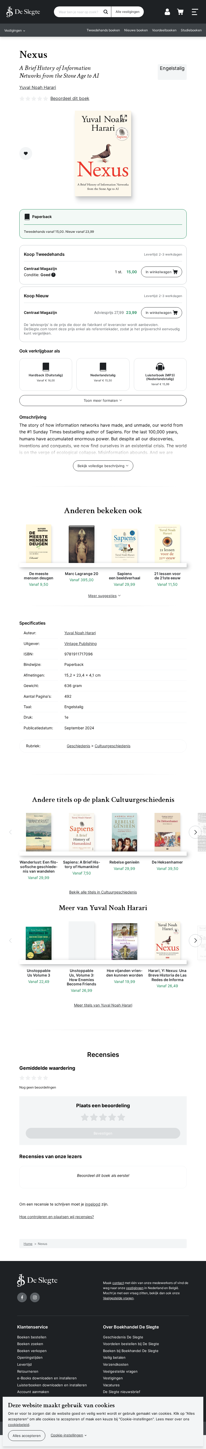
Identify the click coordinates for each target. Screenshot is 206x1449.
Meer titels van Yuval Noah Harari (103, 1005)
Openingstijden (30, 1357)
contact (118, 1283)
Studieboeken (191, 30)
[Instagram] (34, 1297)
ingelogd (92, 1204)
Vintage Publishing (80, 643)
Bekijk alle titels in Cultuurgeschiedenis (103, 892)
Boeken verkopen (32, 1351)
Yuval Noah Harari (37, 87)
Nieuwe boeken (136, 30)
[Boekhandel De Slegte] (23, 11)
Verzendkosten (115, 1364)
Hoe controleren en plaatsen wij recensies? (56, 1216)
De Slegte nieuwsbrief (121, 1392)
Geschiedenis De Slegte (123, 1337)
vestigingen (135, 1288)
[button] (10, 832)
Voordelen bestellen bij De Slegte (131, 1344)
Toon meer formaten (101, 400)
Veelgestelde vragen (118, 1298)
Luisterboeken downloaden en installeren (52, 1385)
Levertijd (24, 1364)
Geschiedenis (78, 746)
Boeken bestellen (31, 1337)
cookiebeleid (18, 1424)
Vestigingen (113, 1378)
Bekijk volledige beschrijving (101, 466)
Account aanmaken (33, 1392)
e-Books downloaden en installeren (47, 1378)
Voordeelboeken (164, 30)
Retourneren (27, 1371)
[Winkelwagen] (180, 11)
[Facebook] (22, 1297)
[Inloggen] (167, 11)
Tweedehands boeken (103, 30)
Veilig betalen (114, 1357)
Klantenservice (32, 1327)
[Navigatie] (195, 12)
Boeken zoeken (30, 1344)
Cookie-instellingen (67, 1435)
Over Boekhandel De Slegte (131, 1327)
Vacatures (111, 1385)
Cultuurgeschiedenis (112, 746)
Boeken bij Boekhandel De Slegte (131, 1351)
